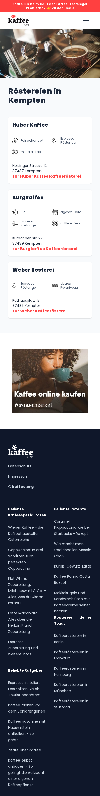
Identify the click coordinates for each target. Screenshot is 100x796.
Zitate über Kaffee (24, 750)
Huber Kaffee (30, 124)
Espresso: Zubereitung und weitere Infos (23, 648)
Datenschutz (19, 466)
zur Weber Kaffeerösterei (39, 311)
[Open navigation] (85, 20)
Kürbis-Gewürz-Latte (72, 566)
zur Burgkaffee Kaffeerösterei (44, 249)
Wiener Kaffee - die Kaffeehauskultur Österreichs (25, 533)
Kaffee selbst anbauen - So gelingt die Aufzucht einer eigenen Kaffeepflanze (26, 772)
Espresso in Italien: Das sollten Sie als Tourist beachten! (24, 688)
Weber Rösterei (33, 269)
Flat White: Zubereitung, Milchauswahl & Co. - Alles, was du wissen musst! (27, 591)
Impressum (18, 476)
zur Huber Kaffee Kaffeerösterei (46, 176)
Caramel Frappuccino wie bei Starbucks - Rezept (72, 527)
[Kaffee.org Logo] (18, 20)
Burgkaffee (28, 197)
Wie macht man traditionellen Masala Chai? (72, 550)
